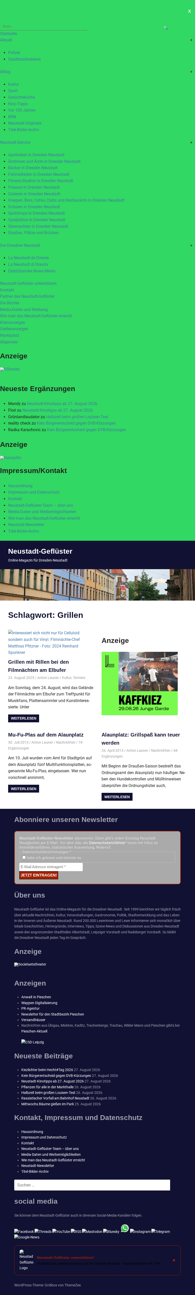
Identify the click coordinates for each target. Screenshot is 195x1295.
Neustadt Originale (24, 123)
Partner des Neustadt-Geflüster (27, 296)
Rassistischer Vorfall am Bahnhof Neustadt (55, 1098)
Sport (13, 90)
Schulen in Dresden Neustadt (34, 206)
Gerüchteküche (21, 97)
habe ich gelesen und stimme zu (53, 857)
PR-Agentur (30, 1008)
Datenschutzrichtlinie (107, 843)
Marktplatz (9, 335)
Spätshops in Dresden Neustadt (36, 213)
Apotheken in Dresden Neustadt (36, 154)
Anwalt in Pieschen (36, 997)
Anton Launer (48, 678)
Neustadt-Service (15, 142)
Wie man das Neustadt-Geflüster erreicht (36, 315)
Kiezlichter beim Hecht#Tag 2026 (47, 1070)
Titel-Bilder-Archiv (23, 129)
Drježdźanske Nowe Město (32, 271)
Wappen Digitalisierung (39, 1003)
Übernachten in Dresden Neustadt (38, 226)
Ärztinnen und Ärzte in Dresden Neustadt (44, 161)
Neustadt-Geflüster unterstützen (28, 283)
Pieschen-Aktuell (34, 1031)
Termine (79, 678)
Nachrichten (65, 742)
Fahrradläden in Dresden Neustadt (38, 174)
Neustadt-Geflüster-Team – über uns (40, 505)
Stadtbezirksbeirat (24, 59)
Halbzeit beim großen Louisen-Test (77, 416)
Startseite (8, 33)
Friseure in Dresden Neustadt (34, 187)
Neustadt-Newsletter (26, 524)
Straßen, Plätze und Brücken (33, 232)
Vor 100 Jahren (22, 110)
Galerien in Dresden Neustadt (34, 193)
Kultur (13, 84)
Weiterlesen (23, 718)
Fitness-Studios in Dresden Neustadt (40, 180)
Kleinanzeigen (12, 322)
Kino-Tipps (17, 103)
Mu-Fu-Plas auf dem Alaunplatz (46, 735)
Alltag (5, 71)
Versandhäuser (33, 1020)
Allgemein (9, 342)
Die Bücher (9, 303)
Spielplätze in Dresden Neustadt (36, 219)
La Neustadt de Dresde (28, 257)
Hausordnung (20, 485)
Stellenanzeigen (14, 328)
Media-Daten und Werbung (24, 309)
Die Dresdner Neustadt (20, 245)
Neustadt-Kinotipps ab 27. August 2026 (62, 403)
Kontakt (7, 290)
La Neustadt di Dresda (28, 264)
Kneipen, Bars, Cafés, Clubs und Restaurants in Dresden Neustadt (66, 200)
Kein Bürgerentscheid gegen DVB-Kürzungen (76, 423)
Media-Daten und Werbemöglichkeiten (42, 511)
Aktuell (6, 40)
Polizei (14, 52)
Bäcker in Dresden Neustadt (33, 167)
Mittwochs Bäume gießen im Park (47, 1104)
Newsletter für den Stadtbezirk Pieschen (52, 1014)
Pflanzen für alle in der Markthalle (47, 1087)
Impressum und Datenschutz (34, 492)
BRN (12, 116)
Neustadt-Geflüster (40, 551)
